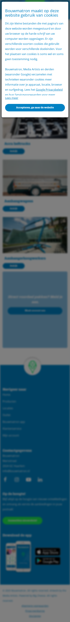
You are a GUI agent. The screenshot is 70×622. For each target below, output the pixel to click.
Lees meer (11, 98)
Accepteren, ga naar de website (35, 107)
